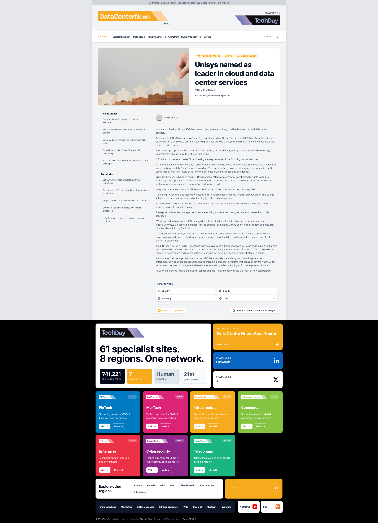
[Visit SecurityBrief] (159, 441)
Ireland (173, 485)
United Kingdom (206, 485)
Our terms (226, 507)
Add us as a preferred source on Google (256, 310)
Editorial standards (168, 507)
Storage (207, 37)
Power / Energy (155, 37)
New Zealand (187, 485)
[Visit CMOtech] (159, 397)
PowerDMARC (189, 519)
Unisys (228, 56)
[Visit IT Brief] (112, 441)
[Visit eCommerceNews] (254, 397)
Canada (151, 485)
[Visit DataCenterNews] (207, 397)
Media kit (118, 426)
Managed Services (247, 56)
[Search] (276, 36)
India (162, 485)
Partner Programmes (208, 56)
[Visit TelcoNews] (207, 441)
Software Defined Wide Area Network (183, 37)
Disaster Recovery (121, 37)
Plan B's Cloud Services (150, 519)
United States (139, 492)
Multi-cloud (139, 37)
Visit (103, 426)
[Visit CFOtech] (112, 397)
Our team (211, 507)
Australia (137, 485)
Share (164, 310)
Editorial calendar (145, 507)
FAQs (185, 507)
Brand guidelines (108, 507)
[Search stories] (276, 488)
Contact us (126, 507)
